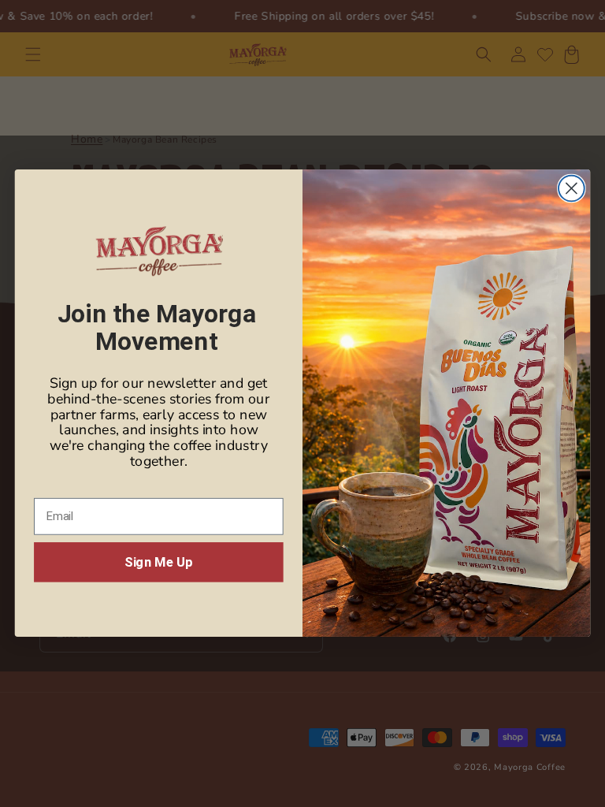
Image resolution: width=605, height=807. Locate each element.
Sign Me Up (158, 562)
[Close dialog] (572, 189)
